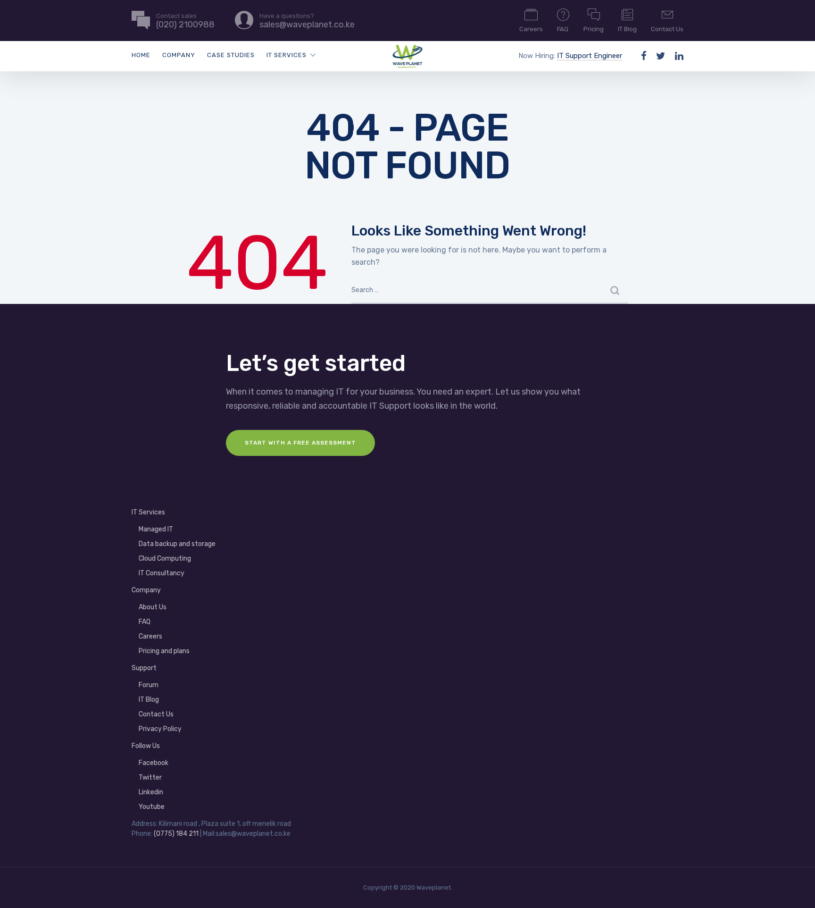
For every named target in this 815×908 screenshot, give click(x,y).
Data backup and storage (177, 544)
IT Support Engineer (589, 55)
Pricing (593, 29)
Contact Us (667, 29)
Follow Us (146, 746)
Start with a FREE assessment (300, 442)
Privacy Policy (160, 729)
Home (141, 55)
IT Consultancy (161, 573)
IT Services (286, 55)
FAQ (562, 29)
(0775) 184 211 (176, 834)
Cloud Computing (165, 559)
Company (178, 55)
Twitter (150, 777)
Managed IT (156, 529)
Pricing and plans (164, 651)
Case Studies (231, 55)
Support (144, 668)
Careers (531, 29)
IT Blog (627, 29)
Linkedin (151, 792)
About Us (152, 607)
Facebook (153, 763)
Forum (148, 685)
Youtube (152, 807)
